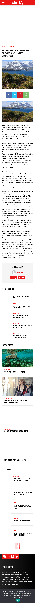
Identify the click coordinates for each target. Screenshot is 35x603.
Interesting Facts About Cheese (15, 460)
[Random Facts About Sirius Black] (17, 417)
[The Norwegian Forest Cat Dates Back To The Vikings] (6, 533)
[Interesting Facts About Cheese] (17, 446)
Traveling (12, 46)
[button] (32, 2)
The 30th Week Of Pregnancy (21, 520)
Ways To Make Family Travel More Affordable (21, 307)
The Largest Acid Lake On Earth (20, 297)
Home (3, 46)
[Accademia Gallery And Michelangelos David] (6, 335)
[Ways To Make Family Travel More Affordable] (6, 306)
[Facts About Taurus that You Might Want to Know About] (17, 386)
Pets (14, 490)
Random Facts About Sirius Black (16, 431)
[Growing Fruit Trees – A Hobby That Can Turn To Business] (6, 479)
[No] (33, 596)
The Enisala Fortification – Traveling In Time (21, 316)
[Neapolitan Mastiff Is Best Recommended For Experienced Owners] (6, 506)
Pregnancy (16, 518)
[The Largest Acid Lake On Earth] (6, 296)
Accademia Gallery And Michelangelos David (19, 336)
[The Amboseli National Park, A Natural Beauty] (6, 325)
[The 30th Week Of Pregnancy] (6, 519)
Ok (18, 600)
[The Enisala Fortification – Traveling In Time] (6, 315)
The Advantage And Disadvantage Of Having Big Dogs (22, 493)
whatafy (20, 272)
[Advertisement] (17, 23)
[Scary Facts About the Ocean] (17, 358)
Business (16, 476)
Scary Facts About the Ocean (14, 372)
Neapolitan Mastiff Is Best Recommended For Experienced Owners (22, 507)
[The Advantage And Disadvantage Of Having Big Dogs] (6, 492)
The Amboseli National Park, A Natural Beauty (22, 326)
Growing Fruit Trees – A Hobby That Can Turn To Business (22, 479)
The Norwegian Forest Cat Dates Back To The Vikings (22, 534)
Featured (7, 369)
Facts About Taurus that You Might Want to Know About (16, 401)
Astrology (8, 398)
